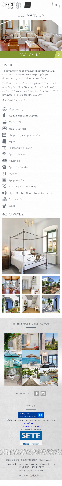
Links (52, 464)
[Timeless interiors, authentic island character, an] (49, 359)
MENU (27, 5)
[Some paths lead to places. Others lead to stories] (31, 377)
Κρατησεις (24, 467)
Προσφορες (22, 464)
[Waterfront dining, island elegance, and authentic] (49, 377)
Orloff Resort (31, 423)
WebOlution (36, 475)
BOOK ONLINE (30, 55)
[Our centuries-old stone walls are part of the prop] (13, 341)
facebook (36, 393)
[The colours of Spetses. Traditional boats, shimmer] (13, 359)
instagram (43, 393)
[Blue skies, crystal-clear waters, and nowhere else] (31, 359)
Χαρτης (34, 464)
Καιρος (43, 464)
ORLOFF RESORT (11, 5)
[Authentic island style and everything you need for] (31, 341)
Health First (37, 467)
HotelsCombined (31, 426)
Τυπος (11, 464)
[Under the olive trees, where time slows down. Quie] (13, 377)
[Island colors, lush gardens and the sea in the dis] (49, 341)
